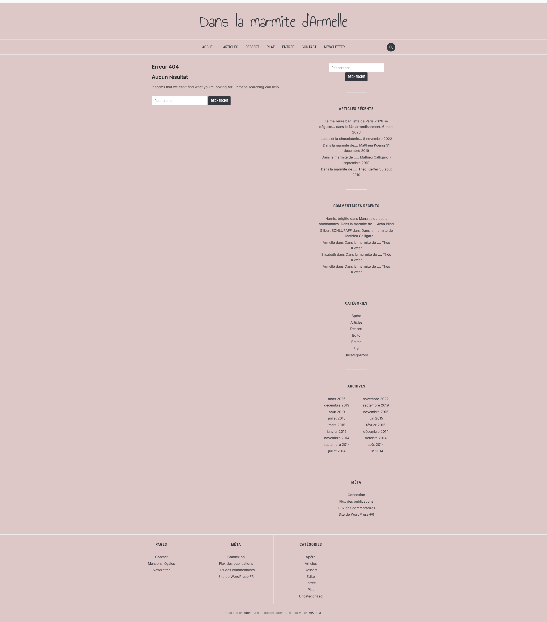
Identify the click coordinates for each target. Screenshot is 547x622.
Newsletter (334, 47)
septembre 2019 (376, 405)
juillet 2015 (337, 418)
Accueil (209, 47)
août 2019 (337, 412)
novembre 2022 (376, 399)
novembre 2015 (375, 412)
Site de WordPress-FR (356, 514)
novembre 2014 (336, 438)
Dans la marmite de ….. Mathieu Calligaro (355, 157)
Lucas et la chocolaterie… (341, 138)
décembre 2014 (375, 431)
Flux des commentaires (356, 508)
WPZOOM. (315, 613)
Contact (309, 47)
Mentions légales (161, 563)
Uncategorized (356, 355)
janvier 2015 (337, 431)
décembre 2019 (336, 405)
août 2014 (376, 444)
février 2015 (375, 425)
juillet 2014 (337, 451)
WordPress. (253, 613)
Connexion (356, 495)
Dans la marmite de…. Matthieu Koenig (354, 145)
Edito (356, 335)
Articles (230, 47)
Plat (271, 47)
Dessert (252, 47)
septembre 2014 (337, 444)
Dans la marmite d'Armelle (273, 21)
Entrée (288, 47)
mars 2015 (336, 425)
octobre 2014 (376, 438)
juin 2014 (376, 451)
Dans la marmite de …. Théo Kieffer (349, 169)
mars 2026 (337, 399)
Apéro (356, 316)
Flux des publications (356, 501)
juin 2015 (376, 418)
